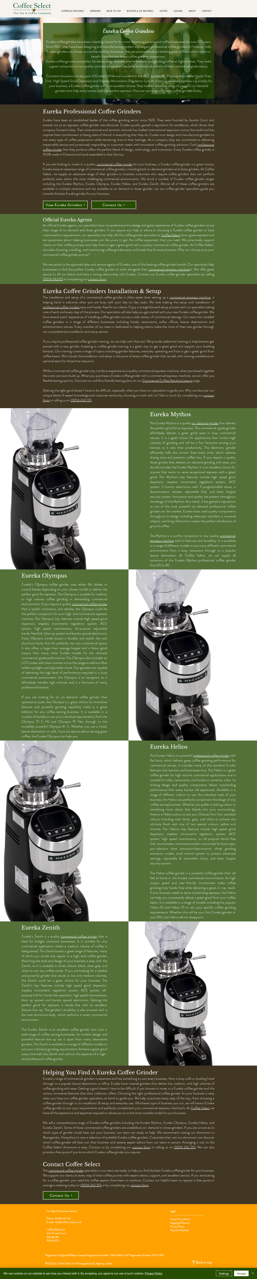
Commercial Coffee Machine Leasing (167, 380)
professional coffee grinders (61, 307)
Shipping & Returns (180, 1223)
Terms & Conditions (180, 1219)
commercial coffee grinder (114, 164)
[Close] (253, 1273)
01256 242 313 (81, 400)
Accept (241, 1273)
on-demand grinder (205, 423)
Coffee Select (170, 235)
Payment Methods (179, 1230)
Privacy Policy (177, 1226)
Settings (224, 1273)
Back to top (204, 1262)
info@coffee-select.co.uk (68, 1222)
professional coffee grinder (211, 755)
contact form (97, 279)
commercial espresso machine (169, 269)
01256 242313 (53, 279)
